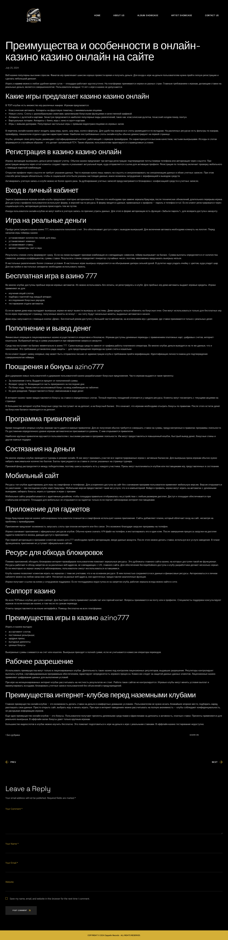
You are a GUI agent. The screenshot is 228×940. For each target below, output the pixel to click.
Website (9, 882)
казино (18, 83)
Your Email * (11, 863)
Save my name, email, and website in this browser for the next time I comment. (50, 898)
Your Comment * (13, 809)
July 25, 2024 (12, 68)
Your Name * (11, 844)
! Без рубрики (12, 735)
